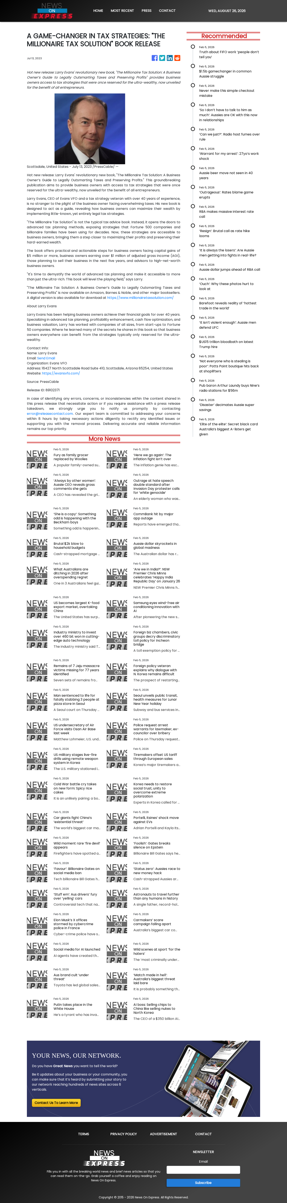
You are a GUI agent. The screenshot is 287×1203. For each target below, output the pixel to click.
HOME (98, 10)
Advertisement (163, 1134)
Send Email (46, 358)
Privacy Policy (123, 1134)
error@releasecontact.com (50, 413)
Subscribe (203, 1182)
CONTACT (167, 10)
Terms (83, 1134)
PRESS (146, 10)
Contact (203, 1134)
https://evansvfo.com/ (61, 373)
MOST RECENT (122, 10)
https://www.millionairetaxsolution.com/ (140, 297)
